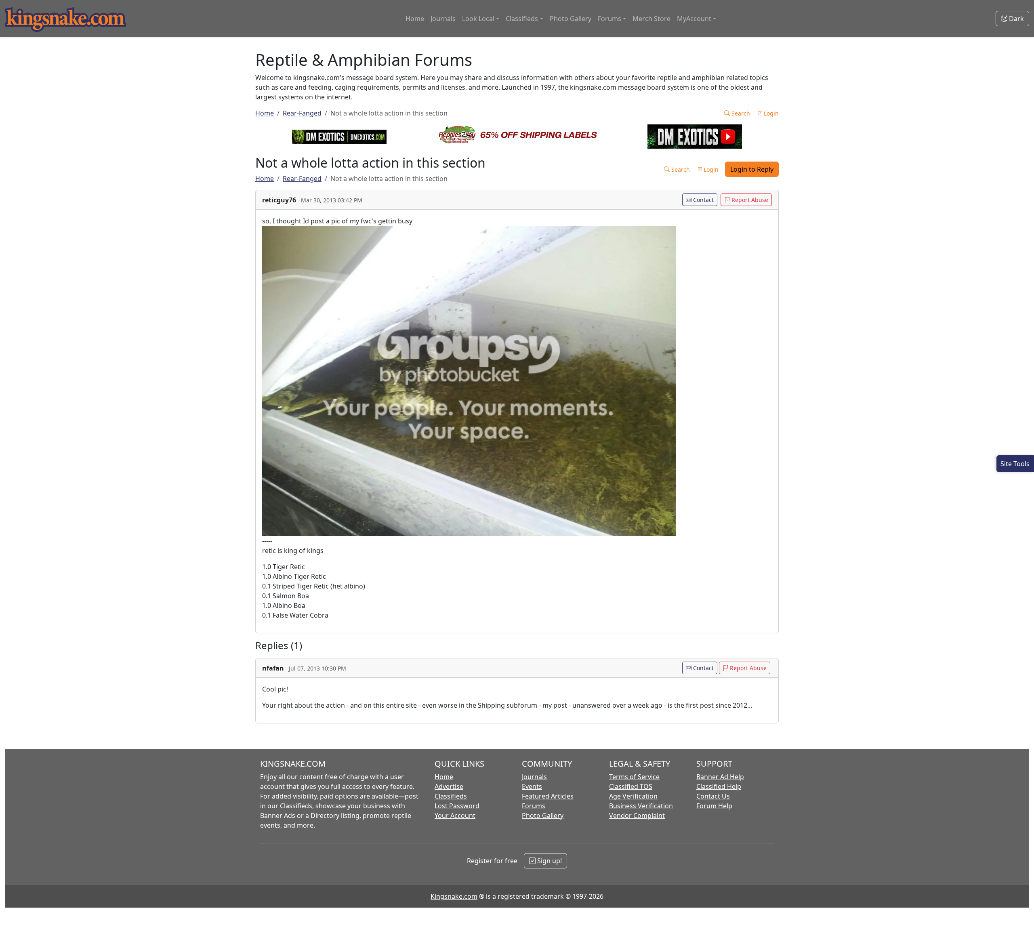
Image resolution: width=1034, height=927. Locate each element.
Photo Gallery (570, 18)
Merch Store (651, 18)
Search (740, 113)
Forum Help (714, 805)
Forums (533, 805)
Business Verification (641, 805)
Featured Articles (548, 796)
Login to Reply (751, 169)
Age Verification (633, 796)
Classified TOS (630, 786)
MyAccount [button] (694, 18)
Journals (443, 18)
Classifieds (451, 796)
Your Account (455, 815)
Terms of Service (634, 776)
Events (532, 786)
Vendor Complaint (637, 815)
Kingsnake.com (454, 896)
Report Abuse (749, 200)
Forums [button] (609, 18)
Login (770, 113)
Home (415, 18)
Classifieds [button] (522, 18)
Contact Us (713, 796)
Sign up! (549, 860)
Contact (702, 200)
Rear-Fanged (302, 113)
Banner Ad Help (720, 776)
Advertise (449, 786)
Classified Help (718, 786)
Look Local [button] (478, 18)
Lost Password (457, 805)
